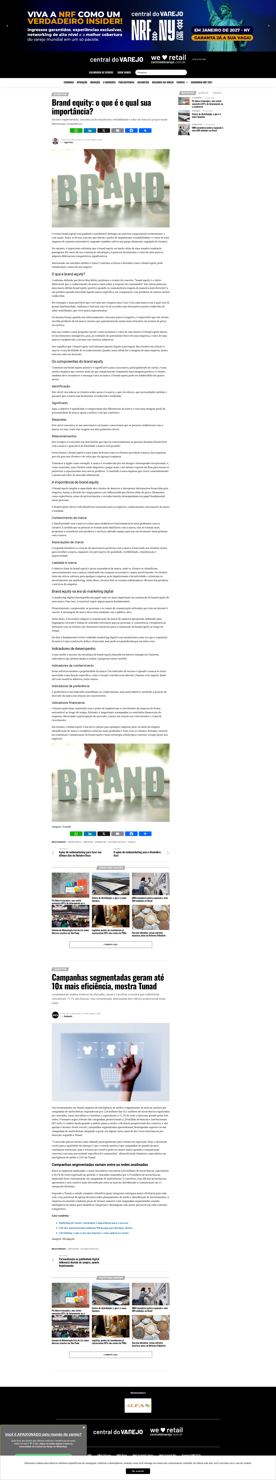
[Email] (117, 131)
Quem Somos (124, 72)
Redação (68, 1016)
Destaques (74, 1249)
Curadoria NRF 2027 (201, 82)
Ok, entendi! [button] (138, 1471)
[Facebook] (131, 131)
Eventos (181, 82)
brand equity (75, 842)
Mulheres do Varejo (163, 82)
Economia (69, 82)
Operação (82, 82)
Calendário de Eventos (101, 72)
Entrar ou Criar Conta (199, 59)
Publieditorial (126, 82)
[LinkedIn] (90, 131)
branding (88, 842)
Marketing (101, 842)
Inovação (95, 82)
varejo (132, 842)
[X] (104, 131)
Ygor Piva (68, 142)
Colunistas (143, 82)
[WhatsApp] (76, 131)
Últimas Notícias (117, 842)
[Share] (145, 131)
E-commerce (109, 82)
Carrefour (94, 1115)
